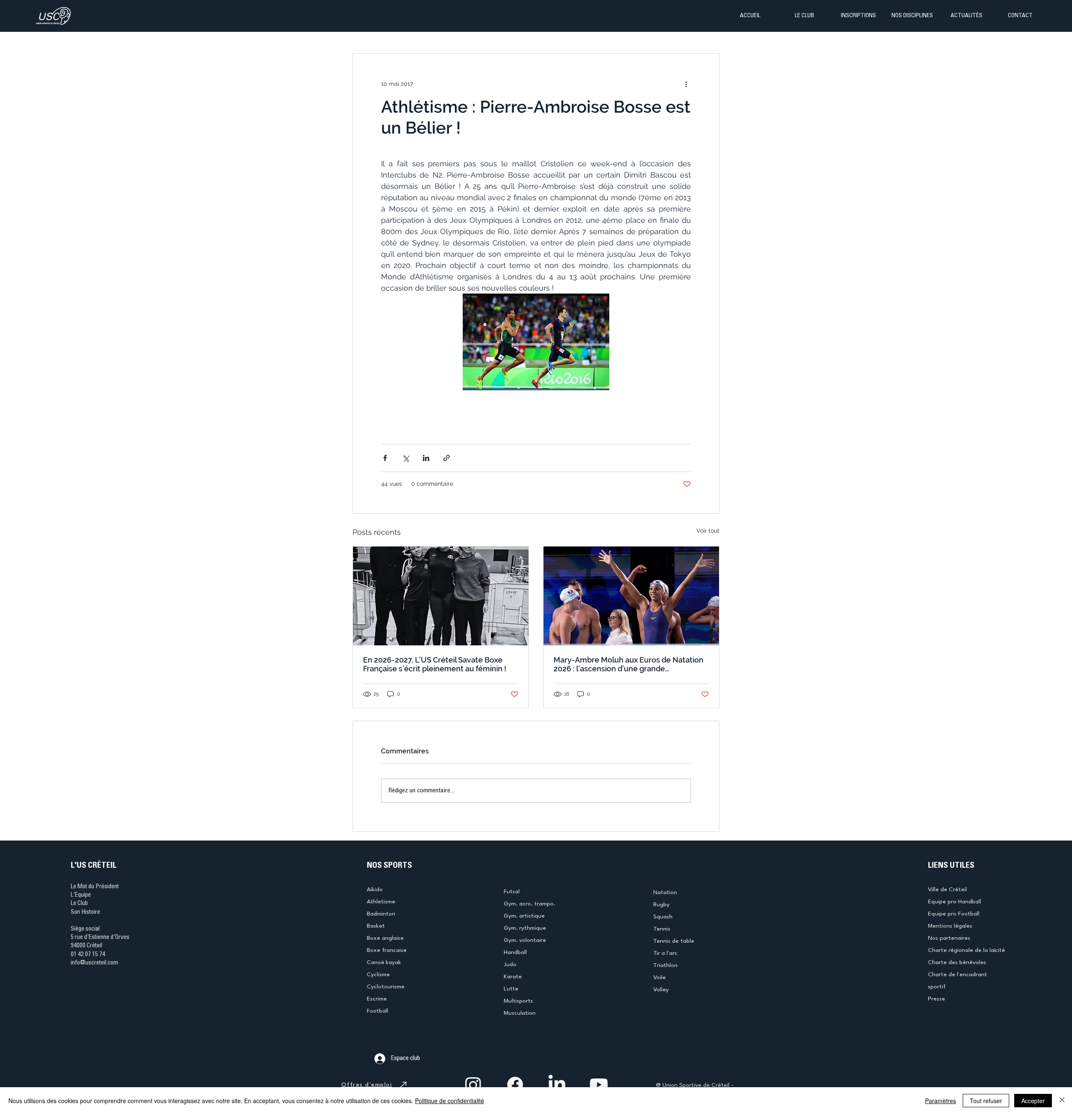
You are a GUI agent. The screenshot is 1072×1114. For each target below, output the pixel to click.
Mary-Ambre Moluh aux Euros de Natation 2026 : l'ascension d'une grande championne (629, 664)
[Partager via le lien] (447, 458)
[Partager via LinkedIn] (426, 458)
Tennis (661, 929)
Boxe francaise (387, 950)
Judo (510, 964)
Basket (376, 926)
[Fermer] (1062, 1100)
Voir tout (707, 530)
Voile (659, 977)
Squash (663, 917)
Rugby (661, 905)
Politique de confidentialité (449, 1100)
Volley (661, 990)
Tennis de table (673, 941)
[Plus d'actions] (686, 84)
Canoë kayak (384, 962)
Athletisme (381, 902)
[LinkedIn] (556, 1084)
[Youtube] (598, 1084)
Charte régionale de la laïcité (966, 950)
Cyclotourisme (386, 987)
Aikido (375, 889)
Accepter (1033, 1100)
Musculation (520, 1013)
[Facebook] (515, 1084)
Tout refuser (986, 1100)
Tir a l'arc (665, 953)
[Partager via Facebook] (385, 458)
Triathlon (665, 965)
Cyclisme (378, 974)
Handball (515, 952)
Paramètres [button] (940, 1100)
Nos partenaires (949, 938)
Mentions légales (950, 926)
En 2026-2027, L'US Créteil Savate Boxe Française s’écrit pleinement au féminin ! (434, 664)
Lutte (511, 989)
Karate (513, 977)
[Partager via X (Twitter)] (406, 458)
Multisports (518, 1001)
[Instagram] (473, 1084)
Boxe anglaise (385, 938)
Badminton (381, 914)
